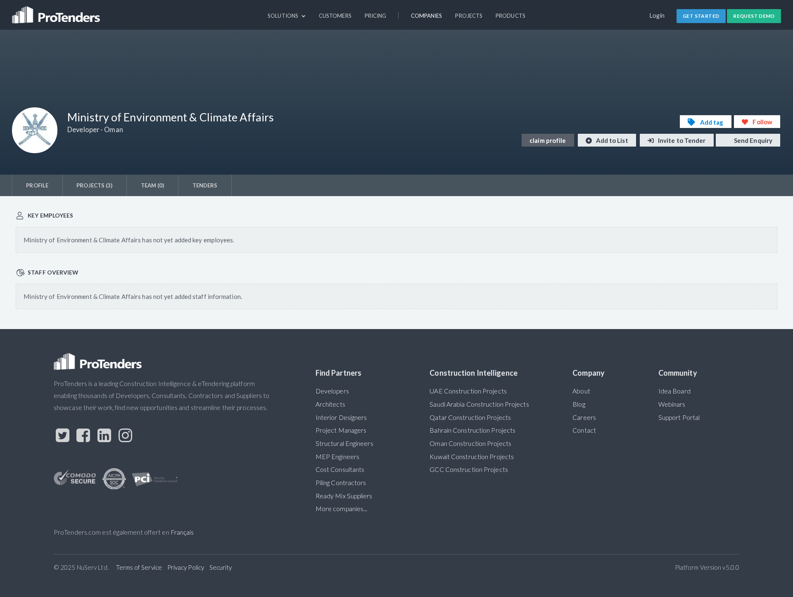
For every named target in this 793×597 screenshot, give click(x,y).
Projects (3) (94, 185)
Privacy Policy (185, 567)
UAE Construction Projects (468, 391)
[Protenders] (57, 11)
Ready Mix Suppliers (344, 496)
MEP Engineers (337, 456)
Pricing (376, 15)
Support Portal (679, 417)
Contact (584, 430)
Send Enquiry (752, 140)
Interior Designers (341, 417)
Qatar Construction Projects (470, 417)
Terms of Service (139, 567)
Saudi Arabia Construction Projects (479, 404)
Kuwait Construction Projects (472, 456)
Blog (578, 404)
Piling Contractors (341, 482)
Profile (37, 185)
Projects (468, 15)
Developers (332, 391)
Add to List (611, 140)
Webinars (672, 404)
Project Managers (341, 430)
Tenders (205, 185)
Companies (426, 15)
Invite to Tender (681, 140)
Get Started (701, 16)
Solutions (283, 15)
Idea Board (674, 391)
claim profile (547, 140)
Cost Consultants (340, 469)
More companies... (342, 508)
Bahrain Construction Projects (472, 430)
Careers (584, 417)
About (581, 391)
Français (182, 532)
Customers (335, 15)
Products (510, 15)
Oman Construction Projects (470, 443)
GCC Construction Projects (469, 469)
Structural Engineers (344, 443)
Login (657, 15)
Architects (330, 404)
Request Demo (754, 16)
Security (220, 567)
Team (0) (152, 185)
